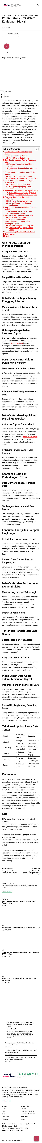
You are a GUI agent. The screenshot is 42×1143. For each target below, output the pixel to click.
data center (10, 58)
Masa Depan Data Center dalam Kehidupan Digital (17, 223)
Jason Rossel (11, 1029)
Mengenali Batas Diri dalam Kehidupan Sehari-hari (31, 872)
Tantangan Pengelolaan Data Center (19, 215)
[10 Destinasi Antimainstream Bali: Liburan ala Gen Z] (21, 939)
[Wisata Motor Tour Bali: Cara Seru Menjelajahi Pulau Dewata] (21, 915)
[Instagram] (34, 1081)
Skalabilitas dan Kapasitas (18, 217)
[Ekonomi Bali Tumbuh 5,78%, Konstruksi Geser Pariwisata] (21, 992)
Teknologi (9, 15)
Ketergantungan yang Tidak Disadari (20, 188)
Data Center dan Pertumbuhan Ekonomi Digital (20, 208)
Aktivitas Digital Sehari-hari (19, 185)
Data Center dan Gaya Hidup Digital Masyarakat (19, 182)
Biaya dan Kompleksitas (18, 220)
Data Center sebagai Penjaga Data (22, 193)
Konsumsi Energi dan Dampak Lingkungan (17, 198)
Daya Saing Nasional (17, 213)
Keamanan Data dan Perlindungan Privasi (21, 191)
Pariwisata (5, 899)
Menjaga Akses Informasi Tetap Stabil (21, 165)
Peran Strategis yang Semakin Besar (21, 229)
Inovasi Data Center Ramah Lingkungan (20, 204)
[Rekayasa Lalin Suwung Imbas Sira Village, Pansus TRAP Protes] (21, 966)
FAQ (7, 236)
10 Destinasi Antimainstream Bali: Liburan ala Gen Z (21, 928)
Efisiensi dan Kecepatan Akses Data (23, 178)
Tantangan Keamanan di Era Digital (23, 195)
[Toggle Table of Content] (36, 149)
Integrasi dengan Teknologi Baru (21, 226)
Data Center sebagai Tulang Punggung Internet (20, 161)
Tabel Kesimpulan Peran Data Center (20, 232)
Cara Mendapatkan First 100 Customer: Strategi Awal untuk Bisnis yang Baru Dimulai (20, 1024)
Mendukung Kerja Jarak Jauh (20, 176)
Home (3, 15)
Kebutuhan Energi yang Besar (20, 201)
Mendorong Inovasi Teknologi (20, 211)
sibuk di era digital (30, 437)
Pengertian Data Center (17, 156)
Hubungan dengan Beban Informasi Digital (23, 169)
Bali (3, 925)
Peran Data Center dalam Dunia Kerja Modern (20, 173)
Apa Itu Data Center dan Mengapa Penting (18, 153)
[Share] (36, 1138)
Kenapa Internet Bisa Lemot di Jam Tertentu (9, 872)
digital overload (16, 343)
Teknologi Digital (20, 58)
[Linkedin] (38, 1081)
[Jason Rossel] (5, 34)
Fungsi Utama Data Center (19, 158)
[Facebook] (30, 1081)
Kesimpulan (9, 234)
